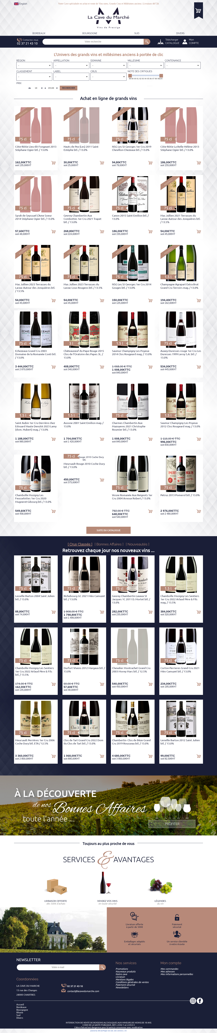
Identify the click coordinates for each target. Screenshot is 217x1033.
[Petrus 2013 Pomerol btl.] (181, 491)
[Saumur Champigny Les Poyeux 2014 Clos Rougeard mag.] (132, 347)
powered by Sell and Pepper (98, 1031)
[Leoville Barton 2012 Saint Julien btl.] (181, 736)
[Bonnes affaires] (172, 812)
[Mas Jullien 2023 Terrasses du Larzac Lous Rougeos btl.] (84, 280)
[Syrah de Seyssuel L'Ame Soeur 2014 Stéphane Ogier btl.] (36, 211)
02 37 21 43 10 (75, 986)
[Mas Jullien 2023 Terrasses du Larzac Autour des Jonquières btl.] (36, 280)
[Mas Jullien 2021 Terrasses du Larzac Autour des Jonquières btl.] (181, 211)
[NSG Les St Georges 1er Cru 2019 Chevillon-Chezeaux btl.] (133, 142)
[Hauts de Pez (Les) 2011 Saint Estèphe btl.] (84, 142)
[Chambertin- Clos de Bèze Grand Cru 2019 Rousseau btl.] (133, 736)
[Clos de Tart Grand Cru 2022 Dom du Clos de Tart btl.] (84, 736)
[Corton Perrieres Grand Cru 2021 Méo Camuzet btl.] (181, 664)
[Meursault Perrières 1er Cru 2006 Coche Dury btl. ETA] (36, 736)
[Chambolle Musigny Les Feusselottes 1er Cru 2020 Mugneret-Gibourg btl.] (36, 491)
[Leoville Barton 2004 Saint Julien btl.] (35, 592)
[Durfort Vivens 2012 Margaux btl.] (84, 664)
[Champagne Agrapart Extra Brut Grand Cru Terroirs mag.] (181, 280)
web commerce (118, 1031)
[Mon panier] (198, 10)
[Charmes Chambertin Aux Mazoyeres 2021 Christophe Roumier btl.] (132, 419)
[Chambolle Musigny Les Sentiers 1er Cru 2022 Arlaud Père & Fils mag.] (181, 592)
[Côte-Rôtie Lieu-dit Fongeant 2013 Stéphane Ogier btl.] (36, 142)
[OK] (147, 42)
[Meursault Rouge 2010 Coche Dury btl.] (84, 459)
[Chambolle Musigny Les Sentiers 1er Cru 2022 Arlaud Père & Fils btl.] (36, 664)
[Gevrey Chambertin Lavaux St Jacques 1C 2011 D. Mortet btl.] (132, 592)
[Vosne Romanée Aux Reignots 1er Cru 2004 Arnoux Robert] (133, 491)
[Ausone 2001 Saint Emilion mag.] (84, 419)
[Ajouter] (53, 162)
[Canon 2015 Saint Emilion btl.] (133, 211)
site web (110, 1031)
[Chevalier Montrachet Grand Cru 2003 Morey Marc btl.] (133, 664)
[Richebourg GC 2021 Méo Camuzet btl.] (84, 592)
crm (125, 1031)
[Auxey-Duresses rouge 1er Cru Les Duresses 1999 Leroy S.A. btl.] (181, 347)
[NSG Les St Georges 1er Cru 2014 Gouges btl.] (132, 280)
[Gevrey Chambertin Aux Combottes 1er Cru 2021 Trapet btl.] (84, 211)
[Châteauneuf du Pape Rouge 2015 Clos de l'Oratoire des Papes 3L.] (84, 347)
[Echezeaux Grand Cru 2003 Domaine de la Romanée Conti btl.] (36, 347)
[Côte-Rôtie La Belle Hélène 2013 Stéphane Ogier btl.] (181, 142)
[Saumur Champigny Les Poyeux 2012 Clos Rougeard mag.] (181, 419)
